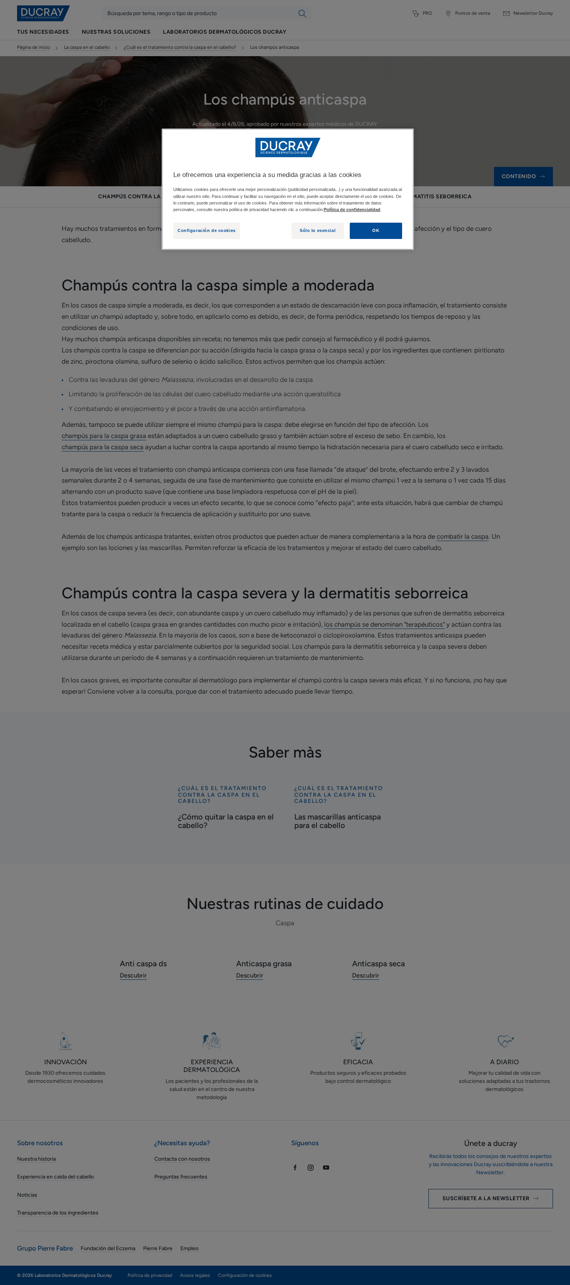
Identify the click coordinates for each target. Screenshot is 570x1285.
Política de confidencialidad (352, 209)
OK (375, 230)
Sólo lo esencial (317, 230)
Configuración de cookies (207, 230)
